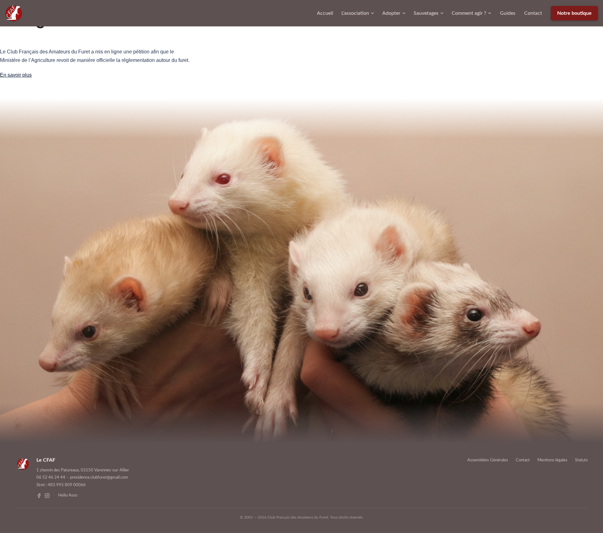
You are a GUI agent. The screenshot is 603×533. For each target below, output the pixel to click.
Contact (533, 13)
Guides (507, 13)
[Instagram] (47, 495)
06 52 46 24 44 (50, 477)
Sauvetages (426, 13)
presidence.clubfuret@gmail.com (99, 477)
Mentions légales (552, 460)
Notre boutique (574, 13)
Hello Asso (67, 495)
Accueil (325, 13)
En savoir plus (16, 75)
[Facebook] (38, 495)
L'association (355, 13)
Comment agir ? (469, 13)
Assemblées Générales (487, 460)
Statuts (581, 460)
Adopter (391, 13)
